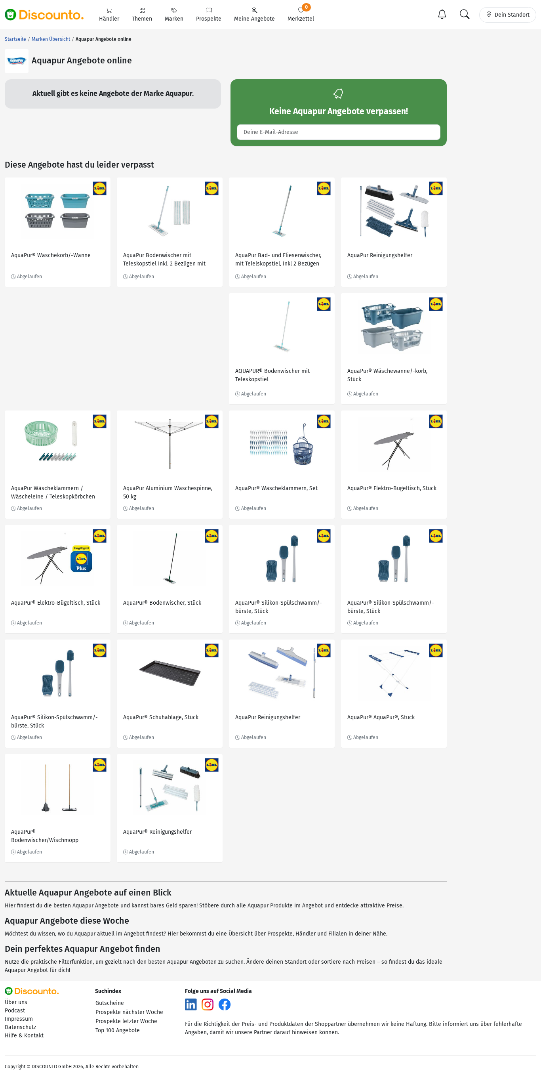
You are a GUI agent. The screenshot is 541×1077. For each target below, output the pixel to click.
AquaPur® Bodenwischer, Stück (162, 603)
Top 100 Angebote (117, 1030)
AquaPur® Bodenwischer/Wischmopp (44, 836)
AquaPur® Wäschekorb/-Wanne (51, 255)
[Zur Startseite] (49, 15)
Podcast (15, 1010)
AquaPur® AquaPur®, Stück (381, 717)
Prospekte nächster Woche (129, 1012)
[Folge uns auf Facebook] (224, 1004)
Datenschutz (20, 1027)
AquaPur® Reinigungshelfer (157, 832)
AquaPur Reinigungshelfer (379, 255)
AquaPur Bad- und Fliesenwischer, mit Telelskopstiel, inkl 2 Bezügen (278, 259)
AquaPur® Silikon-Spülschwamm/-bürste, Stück (278, 607)
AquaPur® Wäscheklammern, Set (276, 488)
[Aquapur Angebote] (17, 61)
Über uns (16, 1002)
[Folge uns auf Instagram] (207, 1004)
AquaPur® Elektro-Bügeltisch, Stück (391, 488)
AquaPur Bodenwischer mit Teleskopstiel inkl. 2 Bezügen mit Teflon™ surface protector (164, 260)
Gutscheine (109, 1003)
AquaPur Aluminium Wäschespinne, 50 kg (167, 492)
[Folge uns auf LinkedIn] (191, 1004)
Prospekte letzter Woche (126, 1021)
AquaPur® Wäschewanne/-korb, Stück (387, 375)
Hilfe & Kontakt (24, 1035)
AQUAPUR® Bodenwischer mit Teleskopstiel (272, 375)
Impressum (19, 1019)
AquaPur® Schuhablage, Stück (160, 717)
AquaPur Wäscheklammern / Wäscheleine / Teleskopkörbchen (53, 492)
